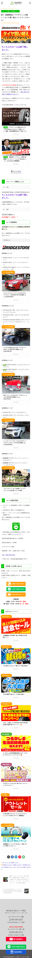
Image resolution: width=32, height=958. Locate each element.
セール (14, 867)
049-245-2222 (17, 920)
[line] (23, 856)
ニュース (16, 862)
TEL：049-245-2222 (8, 555)
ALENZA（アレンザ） (7, 864)
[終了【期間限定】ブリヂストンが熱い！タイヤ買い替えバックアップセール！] (16, 856)
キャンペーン (5, 862)
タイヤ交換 (22, 867)
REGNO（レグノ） (9, 867)
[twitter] (8, 856)
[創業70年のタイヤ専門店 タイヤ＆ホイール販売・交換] (16, 3)
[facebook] (12, 856)
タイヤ (18, 867)
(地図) (23, 922)
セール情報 (11, 862)
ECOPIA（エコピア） (17, 864)
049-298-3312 (17, 932)
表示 (19, 171)
